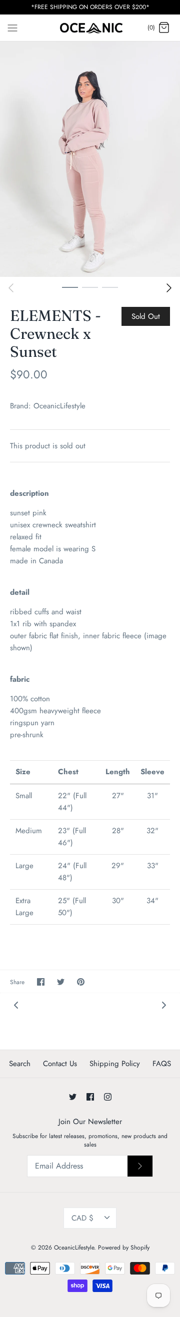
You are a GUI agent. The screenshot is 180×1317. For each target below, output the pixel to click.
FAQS (161, 1063)
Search (19, 1063)
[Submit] (140, 1166)
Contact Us (60, 1063)
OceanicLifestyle (60, 405)
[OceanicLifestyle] (90, 27)
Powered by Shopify (124, 1247)
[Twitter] (72, 1097)
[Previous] (11, 288)
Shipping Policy (115, 1063)
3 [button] (110, 287)
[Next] (169, 288)
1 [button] (70, 287)
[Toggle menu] (12, 27)
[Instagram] (108, 1097)
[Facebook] (90, 1097)
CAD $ (83, 1218)
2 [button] (90, 287)
